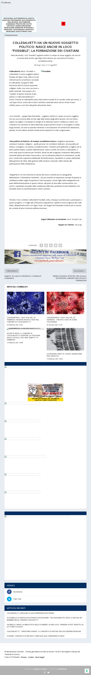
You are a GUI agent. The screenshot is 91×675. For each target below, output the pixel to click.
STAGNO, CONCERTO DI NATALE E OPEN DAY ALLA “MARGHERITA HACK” (36, 636)
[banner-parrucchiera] (22, 404)
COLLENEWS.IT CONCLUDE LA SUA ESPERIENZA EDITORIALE (30, 613)
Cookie (31, 657)
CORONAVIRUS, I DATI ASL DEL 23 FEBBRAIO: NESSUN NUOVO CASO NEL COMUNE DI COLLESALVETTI (23, 319)
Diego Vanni (40, 65)
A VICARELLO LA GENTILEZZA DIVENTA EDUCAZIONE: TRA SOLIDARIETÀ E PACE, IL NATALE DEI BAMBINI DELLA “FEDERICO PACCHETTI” (44, 619)
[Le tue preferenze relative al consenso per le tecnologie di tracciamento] (87, 671)
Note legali (39, 657)
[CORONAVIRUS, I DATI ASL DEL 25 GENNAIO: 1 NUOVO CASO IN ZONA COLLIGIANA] (65, 303)
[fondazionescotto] (22, 492)
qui (80, 219)
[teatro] (22, 475)
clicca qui (78, 225)
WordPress (62, 669)
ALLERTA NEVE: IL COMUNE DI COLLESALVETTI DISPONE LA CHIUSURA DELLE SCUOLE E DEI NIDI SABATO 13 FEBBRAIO (23, 336)
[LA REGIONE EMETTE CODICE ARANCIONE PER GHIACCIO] (65, 339)
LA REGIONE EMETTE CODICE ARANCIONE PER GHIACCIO (64, 355)
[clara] (22, 439)
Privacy (24, 657)
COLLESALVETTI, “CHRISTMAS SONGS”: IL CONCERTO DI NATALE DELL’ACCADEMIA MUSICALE (44, 631)
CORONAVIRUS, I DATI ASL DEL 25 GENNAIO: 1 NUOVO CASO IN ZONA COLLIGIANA (62, 319)
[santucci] (22, 421)
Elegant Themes (40, 669)
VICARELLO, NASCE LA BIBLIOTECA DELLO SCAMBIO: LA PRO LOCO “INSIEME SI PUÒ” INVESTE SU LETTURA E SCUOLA (45, 625)
